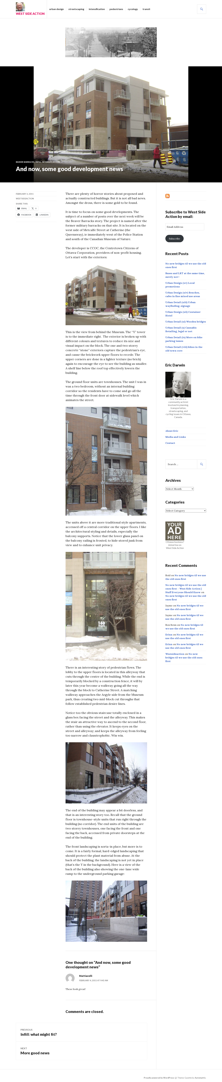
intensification (97, 9)
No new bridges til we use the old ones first (183, 657)
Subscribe (174, 238)
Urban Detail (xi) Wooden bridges (185, 321)
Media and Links (175, 436)
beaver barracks (25, 162)
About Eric (171, 430)
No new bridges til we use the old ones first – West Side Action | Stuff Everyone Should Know (185, 588)
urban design (56, 9)
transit (146, 9)
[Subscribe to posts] (167, 195)
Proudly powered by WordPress (159, 1078)
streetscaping (76, 9)
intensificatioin (51, 162)
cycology (133, 9)
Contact (170, 442)
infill (38, 162)
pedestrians (116, 9)
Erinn (168, 634)
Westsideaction (25, 198)
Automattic (200, 1078)
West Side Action (30, 13)
